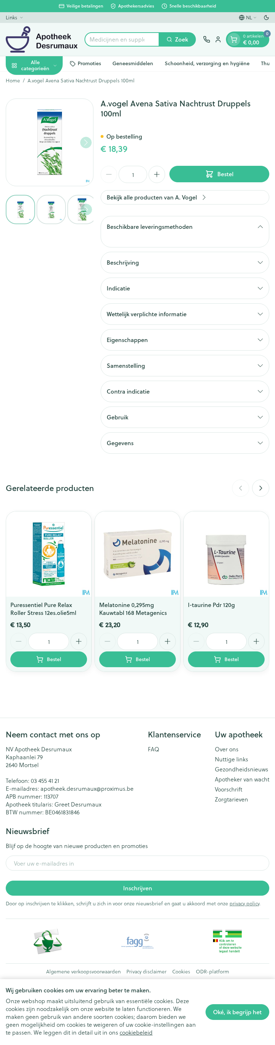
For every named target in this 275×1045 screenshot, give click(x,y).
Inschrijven (137, 888)
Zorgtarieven (231, 799)
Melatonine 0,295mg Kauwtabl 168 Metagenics (133, 609)
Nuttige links (231, 759)
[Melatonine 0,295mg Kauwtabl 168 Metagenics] (137, 554)
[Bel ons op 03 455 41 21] (206, 39)
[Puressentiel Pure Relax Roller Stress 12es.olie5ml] (48, 554)
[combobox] (122, 39)
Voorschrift (228, 789)
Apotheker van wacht (242, 779)
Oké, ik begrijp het (237, 1012)
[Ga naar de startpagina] (41, 39)
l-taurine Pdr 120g (211, 605)
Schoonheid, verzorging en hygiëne (207, 63)
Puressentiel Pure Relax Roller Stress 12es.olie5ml (43, 609)
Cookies (181, 971)
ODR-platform (212, 971)
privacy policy (244, 903)
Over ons (226, 749)
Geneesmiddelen (132, 63)
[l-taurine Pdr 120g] (226, 554)
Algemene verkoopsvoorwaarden (83, 971)
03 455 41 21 (45, 780)
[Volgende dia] (260, 488)
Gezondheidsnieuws (241, 769)
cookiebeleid (136, 1032)
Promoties (89, 63)
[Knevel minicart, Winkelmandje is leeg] (233, 39)
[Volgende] (86, 142)
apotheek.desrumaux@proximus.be (87, 788)
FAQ (153, 749)
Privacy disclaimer (146, 971)
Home (13, 80)
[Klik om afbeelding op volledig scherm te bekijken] (49, 142)
